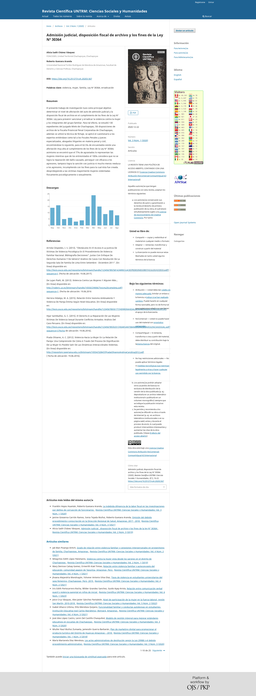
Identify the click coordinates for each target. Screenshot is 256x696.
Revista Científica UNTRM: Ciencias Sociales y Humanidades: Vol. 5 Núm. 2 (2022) (117, 603)
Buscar (208, 16)
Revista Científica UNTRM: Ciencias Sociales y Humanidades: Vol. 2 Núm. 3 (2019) (92, 532)
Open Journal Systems (185, 222)
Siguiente (157, 650)
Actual (45, 16)
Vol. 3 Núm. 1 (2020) (75, 26)
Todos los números (62, 16)
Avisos (128, 16)
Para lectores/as (181, 48)
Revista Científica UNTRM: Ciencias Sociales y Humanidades (94, 11)
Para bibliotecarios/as (183, 57)
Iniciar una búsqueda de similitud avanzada (85, 656)
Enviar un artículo (184, 30)
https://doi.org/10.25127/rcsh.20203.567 (72, 78)
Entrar (211, 2)
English (177, 74)
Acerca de (102, 16)
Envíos (117, 16)
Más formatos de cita (139, 487)
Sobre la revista (84, 16)
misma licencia (143, 344)
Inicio (49, 26)
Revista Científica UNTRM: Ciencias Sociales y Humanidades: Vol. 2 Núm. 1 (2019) (107, 562)
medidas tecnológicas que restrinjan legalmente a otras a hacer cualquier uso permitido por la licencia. (152, 369)
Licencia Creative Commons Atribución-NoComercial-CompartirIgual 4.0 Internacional (147, 176)
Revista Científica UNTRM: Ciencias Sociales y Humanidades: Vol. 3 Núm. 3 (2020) (124, 644)
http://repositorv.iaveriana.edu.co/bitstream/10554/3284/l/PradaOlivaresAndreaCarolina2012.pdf (95, 352)
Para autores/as (181, 52)
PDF (134, 112)
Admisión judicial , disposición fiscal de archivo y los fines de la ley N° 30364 (119, 528)
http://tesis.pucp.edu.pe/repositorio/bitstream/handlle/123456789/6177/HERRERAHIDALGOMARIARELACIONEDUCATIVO (106, 309)
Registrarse (200, 2)
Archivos (59, 26)
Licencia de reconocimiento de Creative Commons (150, 214)
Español (178, 79)
